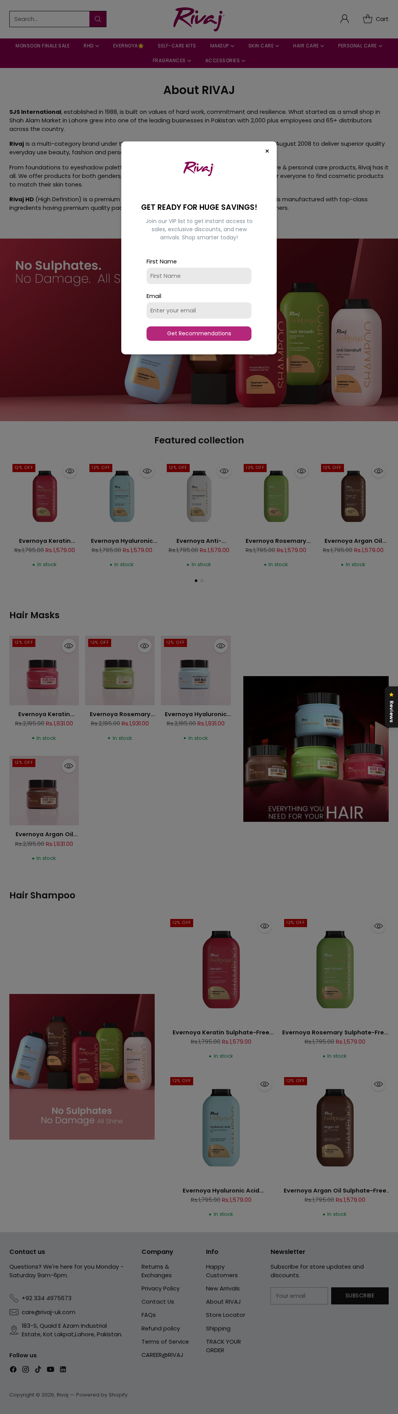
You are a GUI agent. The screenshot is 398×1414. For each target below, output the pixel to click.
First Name (162, 261)
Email (154, 296)
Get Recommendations (199, 333)
